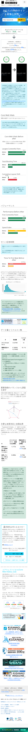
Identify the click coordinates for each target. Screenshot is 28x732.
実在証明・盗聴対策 (5, 708)
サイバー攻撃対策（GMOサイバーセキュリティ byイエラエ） (12, 710)
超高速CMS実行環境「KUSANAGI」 (11, 309)
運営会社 (7, 688)
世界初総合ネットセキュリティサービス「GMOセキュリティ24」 (13, 701)
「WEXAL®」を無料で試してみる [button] (13, 560)
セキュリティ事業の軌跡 (5, 713)
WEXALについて (8, 545)
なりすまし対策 (21, 711)
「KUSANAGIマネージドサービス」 (11, 311)
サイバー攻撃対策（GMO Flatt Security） (8, 711)
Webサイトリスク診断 (14, 704)
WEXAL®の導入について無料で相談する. (14, 380)
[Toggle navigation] (24, 2)
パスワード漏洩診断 (5, 704)
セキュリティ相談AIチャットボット (7, 706)
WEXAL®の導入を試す (9, 378)
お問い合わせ (13, 688)
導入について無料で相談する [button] (13, 554)
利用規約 (20, 688)
